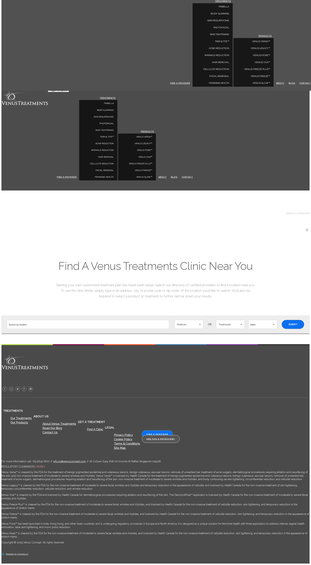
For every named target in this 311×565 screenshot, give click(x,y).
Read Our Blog (52, 428)
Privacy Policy (123, 435)
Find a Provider (67, 177)
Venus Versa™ (144, 137)
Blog (174, 177)
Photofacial (107, 123)
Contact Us (50, 432)
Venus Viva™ (145, 157)
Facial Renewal (105, 170)
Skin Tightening (104, 130)
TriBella (109, 103)
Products (147, 131)
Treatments (108, 98)
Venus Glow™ (144, 177)
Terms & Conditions (127, 443)
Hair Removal (106, 157)
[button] (189, 324)
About (162, 177)
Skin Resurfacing (104, 117)
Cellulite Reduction (102, 163)
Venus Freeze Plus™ (140, 163)
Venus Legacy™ (143, 143)
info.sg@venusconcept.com (69, 461)
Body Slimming (105, 110)
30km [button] (253, 324)
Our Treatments (21, 418)
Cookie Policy (123, 439)
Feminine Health (104, 177)
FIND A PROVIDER (157, 434)
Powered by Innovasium (17, 554)
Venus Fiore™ (144, 150)
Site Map (120, 448)
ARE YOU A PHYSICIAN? (161, 439)
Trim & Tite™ (107, 137)
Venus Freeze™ (143, 170)
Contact (187, 177)
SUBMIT (293, 324)
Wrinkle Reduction (102, 150)
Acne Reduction (104, 143)
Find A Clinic (95, 429)
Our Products (19, 422)
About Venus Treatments (59, 424)
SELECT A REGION (298, 213)
